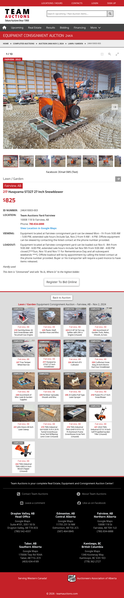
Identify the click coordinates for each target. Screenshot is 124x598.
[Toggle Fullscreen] (102, 54)
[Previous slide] (9, 107)
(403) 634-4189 (30, 561)
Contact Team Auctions (35, 494)
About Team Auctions (94, 494)
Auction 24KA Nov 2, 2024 (51, 43)
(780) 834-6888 (105, 531)
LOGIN (94, 3)
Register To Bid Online (61, 282)
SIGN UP (111, 3)
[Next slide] (115, 107)
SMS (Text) (72, 172)
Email (62, 172)
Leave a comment (35, 503)
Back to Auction (62, 297)
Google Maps (22, 521)
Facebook (51, 172)
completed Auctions (23, 43)
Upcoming (17, 27)
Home (6, 43)
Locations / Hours (51, 3)
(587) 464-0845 (65, 531)
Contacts (77, 3)
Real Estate (34, 27)
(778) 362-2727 (92, 561)
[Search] (110, 13)
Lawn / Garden (75, 43)
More (93, 27)
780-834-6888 (36, 224)
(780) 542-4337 (22, 531)
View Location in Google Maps (38, 228)
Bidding (64, 27)
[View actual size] (109, 54)
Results (50, 27)
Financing (80, 27)
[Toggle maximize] (117, 54)
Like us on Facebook (94, 503)
